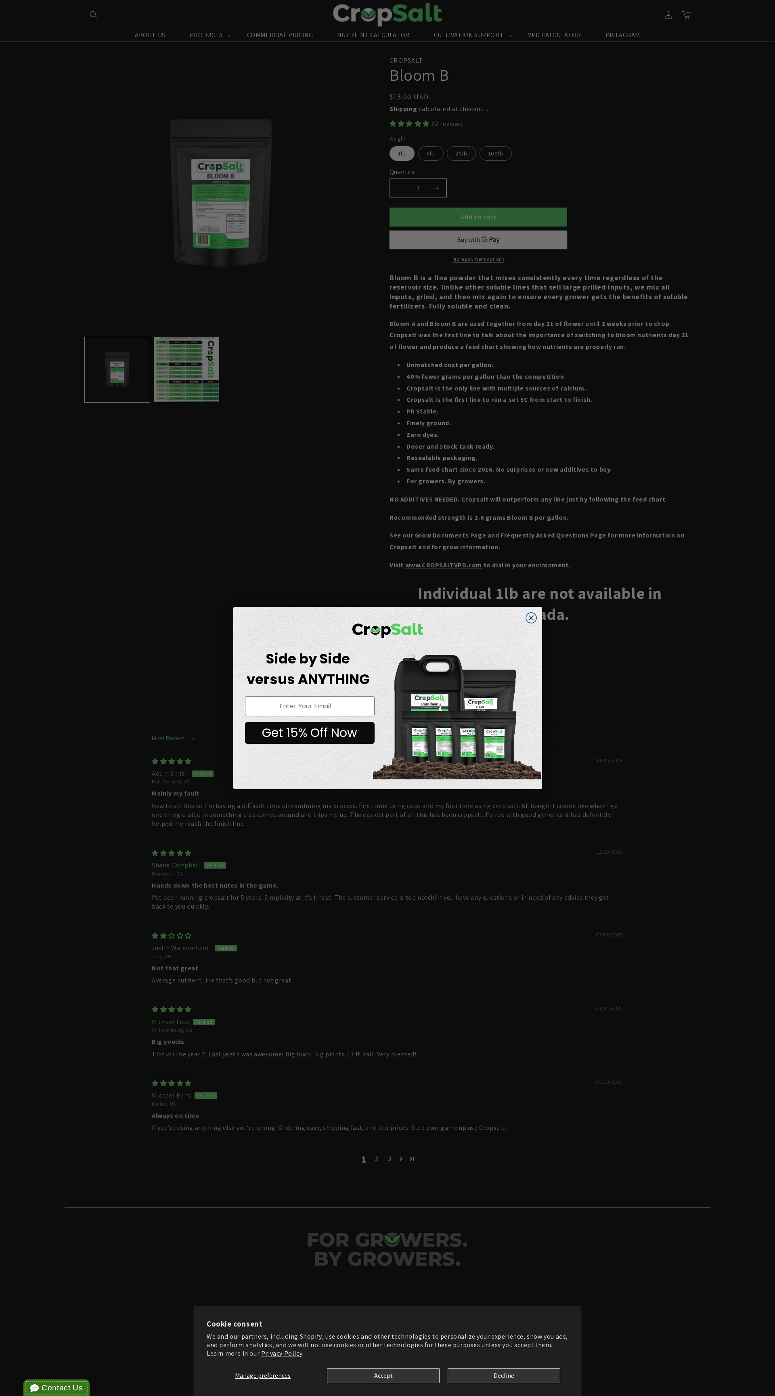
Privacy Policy (281, 1353)
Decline (504, 1375)
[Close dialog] (531, 618)
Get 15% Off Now (309, 732)
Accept (383, 1375)
